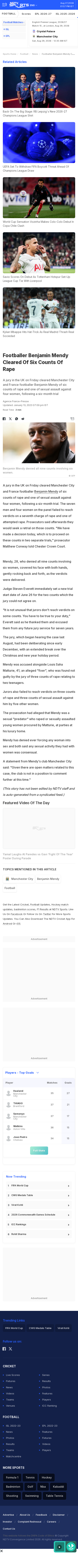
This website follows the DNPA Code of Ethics (29, 1535)
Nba (43, 1486)
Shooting (12, 1495)
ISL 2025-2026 (65, 13)
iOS (18, 923)
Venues (10, 1405)
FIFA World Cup (19, 1185)
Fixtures (10, 1381)
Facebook (17, 914)
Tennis (30, 1477)
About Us (25, 1514)
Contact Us (9, 1528)
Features (47, 1393)
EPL (8, 36)
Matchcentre (13, 1456)
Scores (26, 13)
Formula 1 (12, 1477)
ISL (7, 29)
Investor (7, 1521)
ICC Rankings (18, 1224)
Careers (51, 1521)
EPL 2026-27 (43, 13)
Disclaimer (59, 1514)
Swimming (32, 1495)
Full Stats (39, 1150)
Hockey (47, 1477)
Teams (10, 1399)
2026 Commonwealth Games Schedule (33, 1214)
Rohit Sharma (18, 1234)
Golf (30, 1486)
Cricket (24, 904)
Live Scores (13, 1374)
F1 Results (43, 909)
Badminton (13, 1486)
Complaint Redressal (29, 1521)
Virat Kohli (17, 1204)
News (35, 54)
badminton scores (24, 909)
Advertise (8, 1514)
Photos (46, 1387)
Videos (10, 1393)
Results (46, 1381)
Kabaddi (58, 1486)
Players (46, 1399)
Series (46, 1374)
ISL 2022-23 (13, 1425)
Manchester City (22, 878)
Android (7, 923)
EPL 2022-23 (49, 1425)
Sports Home (9, 54)
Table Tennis (54, 1495)
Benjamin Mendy (46, 491)
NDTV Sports (59, 909)
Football (9, 13)
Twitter (47, 914)
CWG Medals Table (22, 1195)
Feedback (41, 1514)
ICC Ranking (49, 1405)
